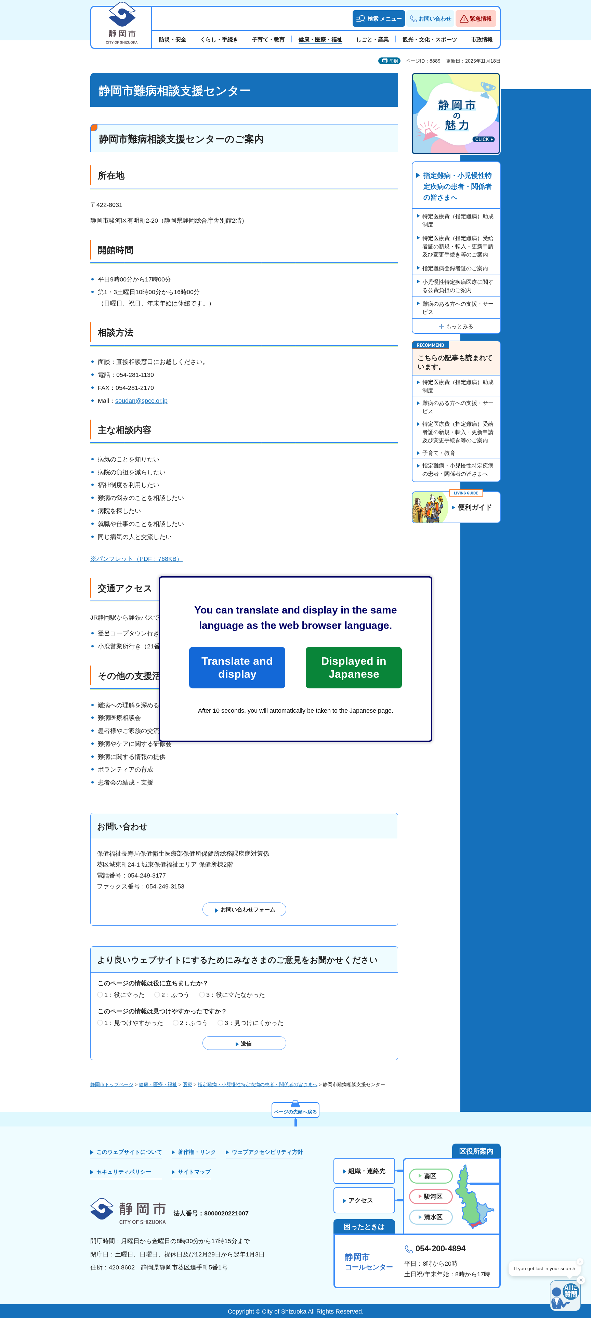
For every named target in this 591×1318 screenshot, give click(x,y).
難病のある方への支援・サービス (458, 308)
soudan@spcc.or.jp (141, 400)
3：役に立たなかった (235, 994)
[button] (379, 18)
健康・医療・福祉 (158, 1084)
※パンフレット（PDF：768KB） (136, 558)
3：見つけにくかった (254, 1022)
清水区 (433, 1217)
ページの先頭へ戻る (295, 1112)
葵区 (430, 1176)
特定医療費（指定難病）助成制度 (458, 220)
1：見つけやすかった (133, 1022)
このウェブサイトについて (129, 1152)
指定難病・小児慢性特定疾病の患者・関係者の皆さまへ (457, 186)
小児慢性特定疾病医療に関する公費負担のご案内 (458, 286)
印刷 (394, 61)
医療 (187, 1084)
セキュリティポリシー (123, 1172)
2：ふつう (175, 994)
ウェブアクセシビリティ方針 (267, 1152)
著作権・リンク (197, 1152)
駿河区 (433, 1196)
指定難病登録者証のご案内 (455, 268)
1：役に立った (124, 994)
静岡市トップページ (111, 1084)
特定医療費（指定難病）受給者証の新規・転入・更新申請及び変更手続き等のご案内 (458, 246)
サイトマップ (194, 1172)
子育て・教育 (438, 453)
